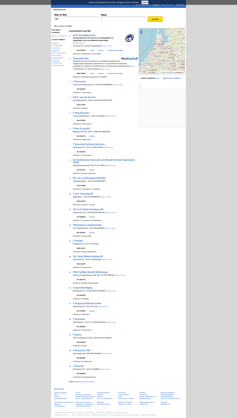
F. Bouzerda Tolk (81, 350)
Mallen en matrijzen (125, 402)
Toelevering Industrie (83, 406)
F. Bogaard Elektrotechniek (87, 303)
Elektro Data (100, 412)
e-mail (92, 50)
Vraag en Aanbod (60, 412)
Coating (100, 395)
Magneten (100, 402)
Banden (142, 393)
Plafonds (164, 402)
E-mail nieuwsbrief (139, 9)
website (101, 50)
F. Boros (77, 335)
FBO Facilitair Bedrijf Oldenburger (90, 272)
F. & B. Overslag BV (83, 194)
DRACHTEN (55, 55)
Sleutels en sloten (124, 404)
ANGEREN (55, 48)
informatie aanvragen (115, 50)
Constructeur (89, 412)
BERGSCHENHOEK (57, 53)
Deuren (57, 397)
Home (74, 415)
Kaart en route (107, 46)
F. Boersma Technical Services (89, 144)
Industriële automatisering (64, 402)
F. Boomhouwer (81, 113)
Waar (104, 15)
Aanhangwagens (60, 393)
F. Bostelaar (79, 319)
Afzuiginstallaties (103, 393)
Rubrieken (59, 389)
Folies (120, 397)
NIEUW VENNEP (57, 65)
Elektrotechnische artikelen (86, 397)
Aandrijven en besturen (75, 412)
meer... (133, 66)
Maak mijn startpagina (148, 415)
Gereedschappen (167, 397)
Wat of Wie (60, 15)
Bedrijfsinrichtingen (168, 393)
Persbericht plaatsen (176, 9)
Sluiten (145, 2)
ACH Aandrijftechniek (84, 35)
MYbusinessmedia (62, 415)
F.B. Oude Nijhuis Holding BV (88, 256)
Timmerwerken (59, 406)
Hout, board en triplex (126, 398)
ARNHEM (54, 50)
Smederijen (143, 404)
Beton (56, 395)
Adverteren (156, 9)
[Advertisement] (162, 108)
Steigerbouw (165, 404)
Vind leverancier (59, 10)
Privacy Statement (116, 415)
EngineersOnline (120, 412)
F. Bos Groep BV (81, 128)
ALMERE (54, 43)
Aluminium (122, 393)
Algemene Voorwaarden (100, 415)
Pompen (57, 404)
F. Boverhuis (79, 81)
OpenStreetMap (168, 73)
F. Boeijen (78, 241)
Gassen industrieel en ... (148, 397)
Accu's (78, 393)
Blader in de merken (100, 10)
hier (121, 2)
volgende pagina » (88, 382)
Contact (87, 415)
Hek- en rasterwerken (105, 398)
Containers (143, 395)
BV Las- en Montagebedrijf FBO (89, 178)
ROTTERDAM (56, 45)
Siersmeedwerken (103, 404)
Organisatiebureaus (146, 402)
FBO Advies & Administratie (87, 225)
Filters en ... (101, 397)
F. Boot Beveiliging (82, 288)
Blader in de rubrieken (79, 10)
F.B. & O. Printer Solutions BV (88, 209)
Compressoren (123, 395)
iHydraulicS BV (81, 58)
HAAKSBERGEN (56, 58)
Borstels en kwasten (83, 395)
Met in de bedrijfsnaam (59, 36)
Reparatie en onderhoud (85, 404)
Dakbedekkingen (167, 395)
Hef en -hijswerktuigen (84, 398)
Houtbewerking (145, 398)
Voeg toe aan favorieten (131, 415)
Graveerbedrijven (60, 398)
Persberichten (118, 10)
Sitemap (80, 415)
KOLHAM (54, 60)
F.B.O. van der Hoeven (84, 97)
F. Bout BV (78, 366)
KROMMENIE (56, 63)
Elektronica (109, 412)
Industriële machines (83, 402)
